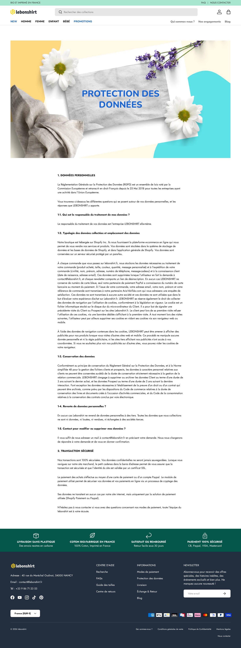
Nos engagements (209, 21)
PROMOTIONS (83, 21)
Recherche (102, 572)
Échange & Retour (147, 591)
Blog (228, 21)
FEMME (40, 21)
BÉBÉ (66, 21)
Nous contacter (224, 636)
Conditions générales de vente (170, 629)
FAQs (99, 578)
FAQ (203, 2)
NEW (13, 21)
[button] (228, 12)
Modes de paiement (148, 572)
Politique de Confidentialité (199, 629)
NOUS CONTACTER (220, 2)
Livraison (142, 585)
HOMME (26, 21)
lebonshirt (22, 629)
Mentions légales (223, 629)
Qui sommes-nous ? (182, 21)
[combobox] (126, 12)
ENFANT (54, 21)
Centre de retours (105, 591)
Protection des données (150, 578)
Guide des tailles (105, 585)
